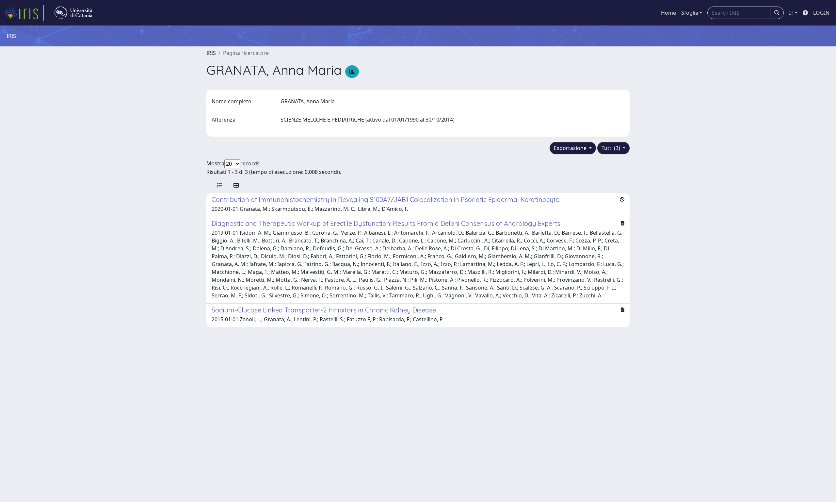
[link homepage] (24, 13)
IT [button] (791, 12)
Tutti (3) (611, 148)
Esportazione (571, 148)
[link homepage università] (73, 13)
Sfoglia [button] (689, 12)
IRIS (211, 53)
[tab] (220, 185)
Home (668, 12)
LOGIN (821, 12)
